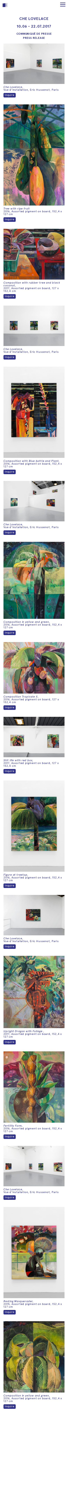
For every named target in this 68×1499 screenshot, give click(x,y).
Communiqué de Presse (34, 33)
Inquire (9, 95)
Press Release (34, 38)
